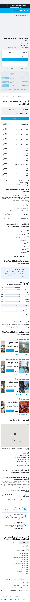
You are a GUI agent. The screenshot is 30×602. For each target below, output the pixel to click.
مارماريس (18, 599)
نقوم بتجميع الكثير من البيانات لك (20, 587)
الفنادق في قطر (25, 555)
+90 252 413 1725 (23, 45)
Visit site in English (14, 7)
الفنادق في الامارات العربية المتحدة (20, 563)
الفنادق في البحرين (24, 565)
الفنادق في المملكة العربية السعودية (20, 557)
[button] (1, 6)
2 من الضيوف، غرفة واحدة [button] (20, 56)
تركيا (19, 596)
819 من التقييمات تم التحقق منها (16, 47)
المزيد (27, 201)
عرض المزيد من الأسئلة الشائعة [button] (15, 499)
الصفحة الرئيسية (24, 596)
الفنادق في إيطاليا (24, 573)
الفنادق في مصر (24, 567)
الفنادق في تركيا (25, 559)
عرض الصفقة (10, 351)
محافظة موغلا (26, 599)
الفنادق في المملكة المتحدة (22, 571)
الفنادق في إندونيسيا (24, 561)
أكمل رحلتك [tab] (25, 546)
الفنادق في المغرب (24, 553)
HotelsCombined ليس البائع (21, 585)
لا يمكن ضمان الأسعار (24, 580)
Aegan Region (10, 596)
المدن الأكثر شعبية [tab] (13, 542)
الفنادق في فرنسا (24, 569)
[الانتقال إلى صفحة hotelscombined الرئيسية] (19, 10)
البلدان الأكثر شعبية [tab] (24, 542)
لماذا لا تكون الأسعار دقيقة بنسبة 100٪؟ (18, 590)
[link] (18, 354)
